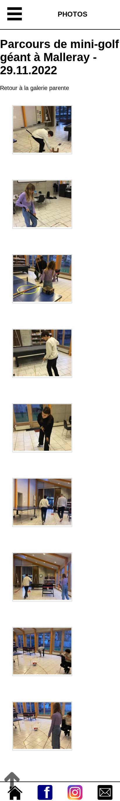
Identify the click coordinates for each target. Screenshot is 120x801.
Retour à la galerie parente (34, 88)
